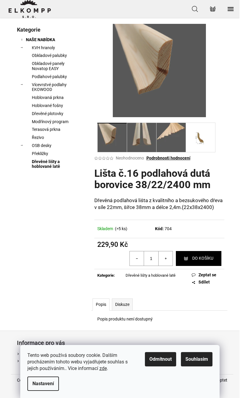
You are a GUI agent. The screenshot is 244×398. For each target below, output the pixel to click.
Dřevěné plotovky (47, 113)
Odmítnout (160, 359)
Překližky (40, 153)
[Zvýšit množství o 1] (165, 258)
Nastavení (43, 383)
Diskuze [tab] (122, 304)
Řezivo (38, 137)
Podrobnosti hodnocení (168, 158)
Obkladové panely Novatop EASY (48, 66)
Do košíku (202, 258)
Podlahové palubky (49, 76)
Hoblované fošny (47, 105)
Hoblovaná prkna (48, 97)
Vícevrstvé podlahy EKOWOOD (49, 87)
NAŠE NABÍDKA (40, 39)
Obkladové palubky (49, 55)
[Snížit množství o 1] (137, 258)
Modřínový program (50, 121)
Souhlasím (196, 359)
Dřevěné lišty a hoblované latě (46, 164)
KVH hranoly (43, 47)
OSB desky (41, 145)
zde (103, 368)
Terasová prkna (46, 129)
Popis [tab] (101, 304)
